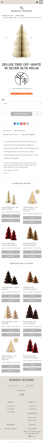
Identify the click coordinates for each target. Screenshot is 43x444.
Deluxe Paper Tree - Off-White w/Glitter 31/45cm (22, 18)
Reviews (6, 135)
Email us (33, 436)
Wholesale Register (11, 429)
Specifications (20, 130)
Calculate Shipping (28, 135)
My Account (11, 406)
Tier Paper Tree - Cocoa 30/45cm (10, 288)
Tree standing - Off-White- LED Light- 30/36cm (30, 209)
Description (7, 130)
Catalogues (11, 412)
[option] (21, 41)
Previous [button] (13, 37)
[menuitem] (15, 124)
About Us (32, 406)
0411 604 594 (32, 429)
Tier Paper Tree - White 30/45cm (10, 323)
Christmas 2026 (8, 16)
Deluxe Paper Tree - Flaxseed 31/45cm (30, 244)
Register (11, 220)
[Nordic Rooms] (21, 9)
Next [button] (36, 37)
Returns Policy (32, 420)
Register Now (21, 114)
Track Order (10, 409)
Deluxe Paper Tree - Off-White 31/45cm (10, 208)
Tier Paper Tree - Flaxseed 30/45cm (30, 288)
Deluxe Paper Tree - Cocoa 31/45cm (30, 323)
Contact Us (32, 409)
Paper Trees (19, 16)
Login (11, 216)
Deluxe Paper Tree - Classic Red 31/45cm (9, 244)
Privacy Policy (32, 417)
